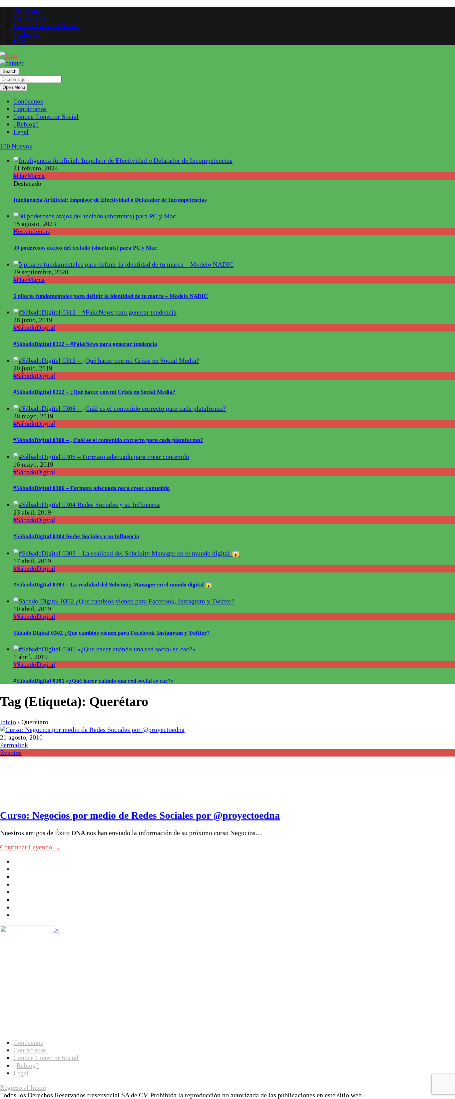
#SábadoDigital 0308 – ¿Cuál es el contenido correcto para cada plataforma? (108, 440)
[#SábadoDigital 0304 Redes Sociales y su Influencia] (86, 504)
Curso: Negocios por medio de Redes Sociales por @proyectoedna (140, 815)
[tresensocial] (8, 55)
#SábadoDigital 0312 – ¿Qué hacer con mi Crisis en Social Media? (94, 392)
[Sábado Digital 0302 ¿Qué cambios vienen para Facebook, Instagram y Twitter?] (123, 601)
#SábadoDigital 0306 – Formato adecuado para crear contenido (91, 488)
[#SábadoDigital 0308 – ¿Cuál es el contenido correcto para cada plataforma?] (119, 408)
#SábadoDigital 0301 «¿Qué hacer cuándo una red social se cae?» (93, 681)
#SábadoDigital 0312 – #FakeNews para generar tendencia (85, 344)
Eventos (11, 752)
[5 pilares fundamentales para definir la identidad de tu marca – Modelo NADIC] (123, 264)
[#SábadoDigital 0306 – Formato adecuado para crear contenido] (101, 456)
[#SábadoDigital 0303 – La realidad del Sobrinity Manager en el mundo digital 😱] (126, 553)
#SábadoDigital (34, 327)
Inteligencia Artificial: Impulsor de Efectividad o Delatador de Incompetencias (110, 200)
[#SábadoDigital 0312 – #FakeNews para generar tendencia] (95, 312)
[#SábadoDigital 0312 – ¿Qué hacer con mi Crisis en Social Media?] (106, 360)
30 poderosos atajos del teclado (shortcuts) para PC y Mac (85, 248)
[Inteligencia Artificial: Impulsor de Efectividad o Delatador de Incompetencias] (122, 160)
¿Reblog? (26, 33)
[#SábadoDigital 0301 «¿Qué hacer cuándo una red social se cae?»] (104, 649)
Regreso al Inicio (23, 1087)
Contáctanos (30, 18)
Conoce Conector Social (46, 25)
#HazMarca (29, 175)
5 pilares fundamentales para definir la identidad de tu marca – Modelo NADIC (110, 296)
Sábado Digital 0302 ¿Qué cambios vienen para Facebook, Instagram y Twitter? (111, 633)
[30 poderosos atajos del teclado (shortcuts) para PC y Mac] (94, 216)
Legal (21, 41)
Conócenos (28, 10)
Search (9, 71)
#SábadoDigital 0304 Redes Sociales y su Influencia (76, 536)
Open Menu (14, 87)
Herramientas (31, 231)
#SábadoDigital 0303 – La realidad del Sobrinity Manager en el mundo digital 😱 (112, 584)
